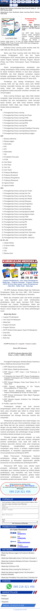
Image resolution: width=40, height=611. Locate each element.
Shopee (4, 595)
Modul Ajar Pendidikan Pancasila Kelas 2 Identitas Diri (19, 577)
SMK (23, 1)
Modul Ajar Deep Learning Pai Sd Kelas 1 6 (15, 569)
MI (33, 1)
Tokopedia (4, 602)
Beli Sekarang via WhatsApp (20, 523)
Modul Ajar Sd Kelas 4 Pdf (10, 566)
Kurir (3, 519)
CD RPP (25, 609)
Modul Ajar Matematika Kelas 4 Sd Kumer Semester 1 (19, 558)
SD (11, 1)
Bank (15, 5)
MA (11, 5)
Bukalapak (5, 598)
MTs (36, 1)
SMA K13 (28, 1)
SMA (18, 1)
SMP (14, 1)
